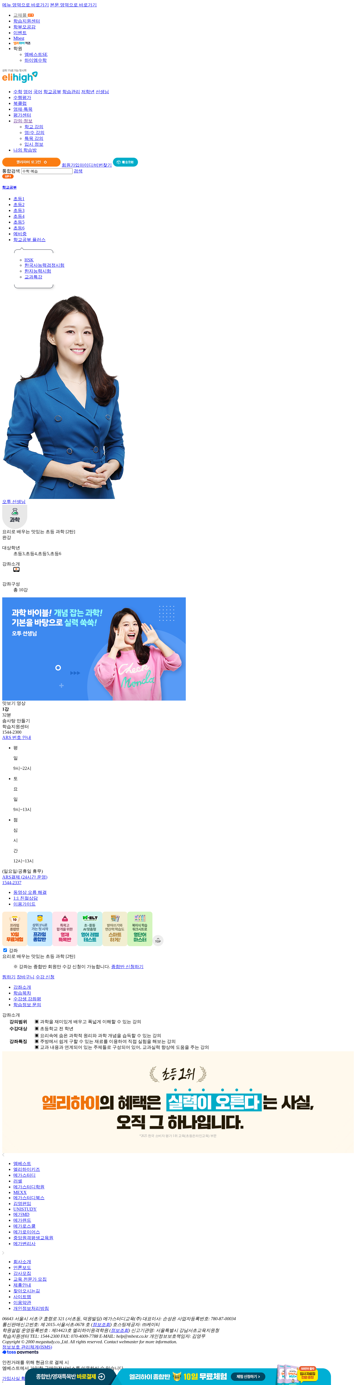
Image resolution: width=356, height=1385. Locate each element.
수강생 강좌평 (27, 998)
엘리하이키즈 (26, 1169)
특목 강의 (33, 138)
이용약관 (22, 1302)
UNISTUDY (25, 1209)
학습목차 (22, 993)
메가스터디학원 (28, 1186)
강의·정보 (23, 120)
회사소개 (22, 1261)
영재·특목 (23, 109)
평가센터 (22, 115)
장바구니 (25, 977)
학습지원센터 (26, 21)
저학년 (88, 91)
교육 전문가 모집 (30, 1279)
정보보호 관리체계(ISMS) (27, 1347)
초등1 (18, 198)
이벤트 (20, 32)
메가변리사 (24, 1243)
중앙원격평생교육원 (33, 1237)
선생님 (102, 91)
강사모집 (22, 1273)
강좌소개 (22, 987)
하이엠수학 (35, 60)
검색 (78, 171)
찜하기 (9, 977)
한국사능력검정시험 (44, 265)
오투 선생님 (14, 501)
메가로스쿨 (24, 1226)
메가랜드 (22, 1220)
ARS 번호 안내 (16, 737)
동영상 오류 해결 (30, 892)
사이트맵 (22, 1296)
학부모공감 (24, 26)
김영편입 (22, 1203)
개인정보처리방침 (31, 1308)
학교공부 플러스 (29, 239)
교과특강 (33, 276)
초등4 (18, 216)
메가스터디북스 (28, 1197)
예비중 (20, 233)
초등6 (18, 228)
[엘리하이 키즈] (22, 43)
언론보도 (22, 1267)
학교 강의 (33, 126)
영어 (27, 91)
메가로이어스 (26, 1232)
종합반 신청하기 (127, 966)
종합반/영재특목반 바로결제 (71, 1374)
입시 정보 (33, 144)
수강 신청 (45, 977)
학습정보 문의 (27, 1004)
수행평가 (22, 97)
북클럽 (20, 103)
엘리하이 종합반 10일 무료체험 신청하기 (224, 1374)
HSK (29, 260)
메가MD (21, 1214)
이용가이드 (24, 904)
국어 (37, 91)
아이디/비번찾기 (96, 165)
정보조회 (101, 1324)
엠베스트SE (36, 54)
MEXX (20, 1192)
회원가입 (71, 165)
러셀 (17, 1181)
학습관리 (71, 91)
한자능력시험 (37, 271)
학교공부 (52, 91)
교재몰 (20, 15)
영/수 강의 (34, 132)
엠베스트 (22, 1163)
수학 (17, 91)
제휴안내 (22, 1285)
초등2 (18, 204)
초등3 (18, 210)
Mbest (18, 38)
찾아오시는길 (26, 1290)
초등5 (18, 222)
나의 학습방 (25, 150)
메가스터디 (24, 1175)
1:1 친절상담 (25, 898)
